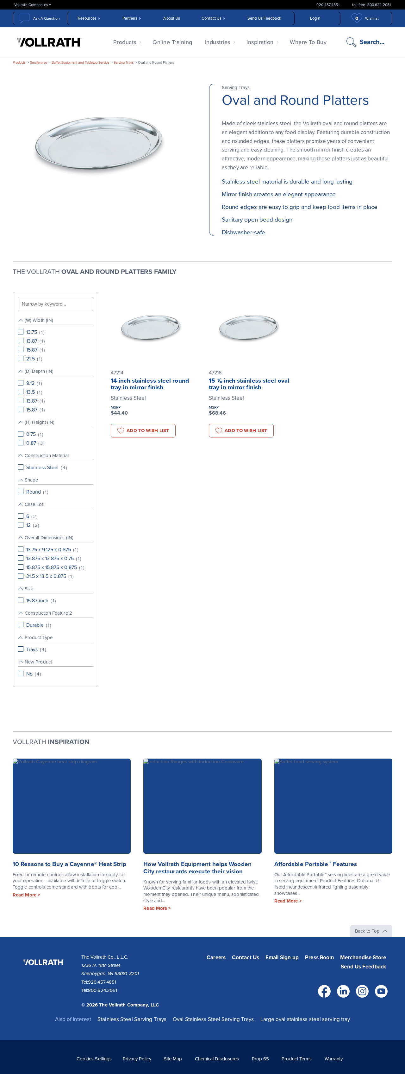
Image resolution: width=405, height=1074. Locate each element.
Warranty (334, 1059)
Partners (130, 18)
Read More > (26, 895)
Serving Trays (124, 63)
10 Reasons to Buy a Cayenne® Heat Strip (69, 864)
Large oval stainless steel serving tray (305, 1019)
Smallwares (38, 63)
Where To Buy (308, 42)
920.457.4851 (327, 5)
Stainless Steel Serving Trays (131, 1019)
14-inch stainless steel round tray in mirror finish (150, 384)
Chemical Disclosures (217, 1059)
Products (124, 42)
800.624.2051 (102, 990)
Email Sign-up (282, 957)
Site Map (173, 1059)
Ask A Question (46, 18)
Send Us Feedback (264, 18)
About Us (171, 18)
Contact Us (211, 18)
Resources (87, 18)
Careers (216, 957)
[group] (55, 340)
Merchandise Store (363, 957)
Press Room (319, 957)
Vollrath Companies (31, 5)
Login (315, 18)
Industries (217, 42)
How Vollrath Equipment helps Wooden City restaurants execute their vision (197, 868)
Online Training (172, 42)
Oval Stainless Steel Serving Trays (213, 1019)
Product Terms (297, 1059)
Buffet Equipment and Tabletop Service (80, 63)
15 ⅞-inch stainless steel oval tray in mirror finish (249, 384)
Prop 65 (260, 1059)
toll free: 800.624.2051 (371, 5)
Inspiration (260, 42)
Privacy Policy (137, 1059)
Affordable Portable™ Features (315, 864)
